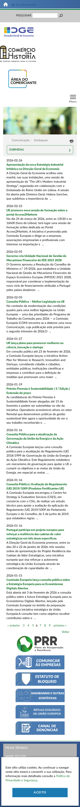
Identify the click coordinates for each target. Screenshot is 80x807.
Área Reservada (26, 4)
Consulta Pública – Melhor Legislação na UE (35, 301)
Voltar (65, 632)
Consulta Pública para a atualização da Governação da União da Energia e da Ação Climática (34, 438)
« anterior (13, 625)
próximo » (60, 625)
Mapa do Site (15, 756)
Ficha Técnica (16, 747)
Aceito (40, 792)
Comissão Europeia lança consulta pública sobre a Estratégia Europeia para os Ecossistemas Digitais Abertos (38, 584)
